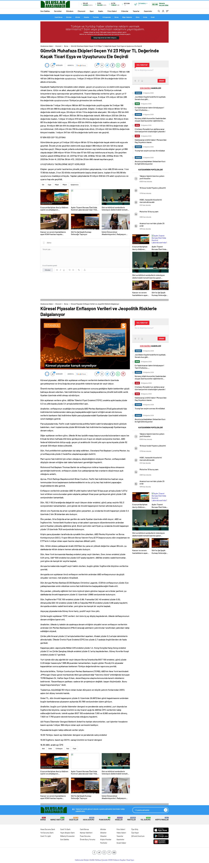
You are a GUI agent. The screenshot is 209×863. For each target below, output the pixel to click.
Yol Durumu (146, 819)
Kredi (152, 17)
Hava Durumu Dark (47, 829)
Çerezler (105, 860)
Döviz (137, 17)
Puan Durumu (104, 819)
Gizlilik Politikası (95, 860)
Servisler (58, 11)
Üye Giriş (134, 829)
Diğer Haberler (127, 17)
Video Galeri (121, 833)
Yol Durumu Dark (46, 833)
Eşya (49, 185)
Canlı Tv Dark (65, 829)
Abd (43, 748)
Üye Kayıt (135, 833)
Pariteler (96, 17)
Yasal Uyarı (130, 860)
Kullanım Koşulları (120, 860)
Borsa (117, 17)
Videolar (124, 11)
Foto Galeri (112, 11)
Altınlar (77, 17)
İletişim (86, 860)
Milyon (65, 185)
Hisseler (86, 17)
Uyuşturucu (74, 185)
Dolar (50, 748)
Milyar (57, 185)
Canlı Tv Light (45, 836)
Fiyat (74, 748)
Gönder (48, 270)
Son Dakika (45, 11)
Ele (43, 185)
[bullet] (73, 269)
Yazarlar (136, 11)
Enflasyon (59, 748)
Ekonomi (81, 11)
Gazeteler (148, 11)
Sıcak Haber (121, 843)
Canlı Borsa (58, 17)
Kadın (100, 11)
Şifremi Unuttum (137, 836)
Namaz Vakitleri (57, 819)
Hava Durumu (88, 819)
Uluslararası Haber (46, 46)
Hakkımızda (79, 860)
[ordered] (69, 269)
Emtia (145, 17)
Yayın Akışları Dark (67, 833)
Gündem (69, 11)
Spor (92, 11)
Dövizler (69, 17)
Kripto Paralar (162, 819)
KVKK (111, 860)
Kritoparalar (107, 17)
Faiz (67, 748)
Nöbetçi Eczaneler (67, 836)
